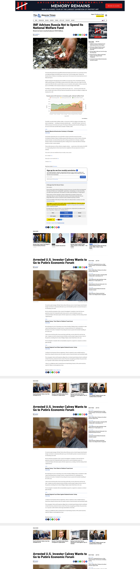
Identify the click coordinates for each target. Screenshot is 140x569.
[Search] (106, 20)
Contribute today (100, 16)
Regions (47, 20)
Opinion (56, 20)
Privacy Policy (56, 179)
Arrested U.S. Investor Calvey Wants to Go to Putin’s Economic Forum (60, 261)
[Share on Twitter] (76, 35)
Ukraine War (41, 20)
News (36, 20)
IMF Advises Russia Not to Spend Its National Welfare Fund (58, 26)
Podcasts (68, 20)
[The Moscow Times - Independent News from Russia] (44, 15)
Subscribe (83, 176)
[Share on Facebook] (74, 35)
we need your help (50, 201)
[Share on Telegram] (78, 35)
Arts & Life (62, 20)
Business (52, 20)
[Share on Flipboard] (84, 35)
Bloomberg (36, 266)
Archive (72, 20)
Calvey (54, 370)
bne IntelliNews (37, 34)
